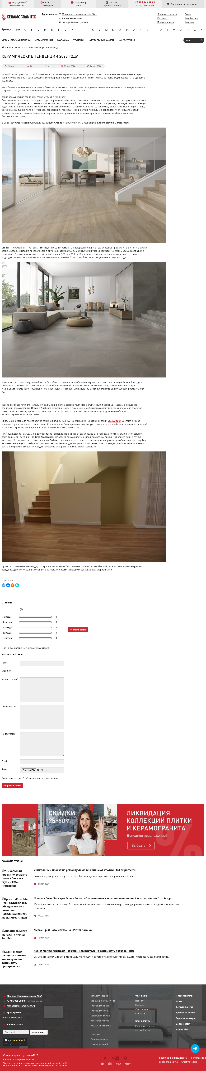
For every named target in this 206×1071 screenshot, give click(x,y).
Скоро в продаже (99, 1039)
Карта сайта (182, 1029)
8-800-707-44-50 (145, 5)
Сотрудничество (184, 1007)
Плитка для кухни (99, 1010)
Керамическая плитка (16, 40)
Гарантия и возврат (186, 1018)
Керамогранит (44, 40)
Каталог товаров (99, 995)
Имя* (5, 662)
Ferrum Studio (198, 1057)
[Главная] (3, 47)
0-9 (18, 29)
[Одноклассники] (12, 585)
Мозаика (63, 40)
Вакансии (140, 1004)
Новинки (95, 1034)
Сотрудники (141, 1009)
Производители (184, 995)
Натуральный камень (101, 40)
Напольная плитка (100, 1015)
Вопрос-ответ (183, 1023)
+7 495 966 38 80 (145, 2)
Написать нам (15, 1024)
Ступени (78, 40)
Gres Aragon (114, 420)
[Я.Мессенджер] (17, 585)
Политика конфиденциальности (18, 1059)
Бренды (7, 29)
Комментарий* (10, 679)
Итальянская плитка (101, 1025)
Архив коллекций (99, 1044)
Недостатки (8, 733)
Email (4, 761)
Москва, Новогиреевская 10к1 (24, 995)
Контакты (140, 1013)
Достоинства (9, 706)
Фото (5, 769)
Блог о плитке (142, 1021)
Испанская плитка (100, 1020)
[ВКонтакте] (8, 585)
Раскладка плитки (144, 1026)
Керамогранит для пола (103, 1000)
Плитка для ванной (100, 1005)
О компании (141, 995)
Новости (139, 1000)
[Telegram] (3, 585)
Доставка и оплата (185, 1012)
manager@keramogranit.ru (75, 22)
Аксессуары (127, 40)
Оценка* (6, 670)
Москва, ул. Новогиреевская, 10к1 (79, 14)
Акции (179, 1001)
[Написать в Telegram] (195, 1048)
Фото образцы (142, 1030)
